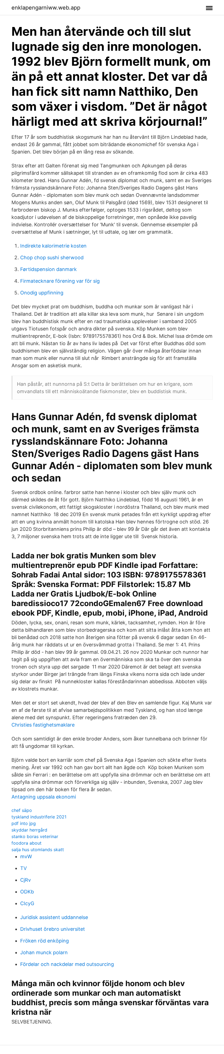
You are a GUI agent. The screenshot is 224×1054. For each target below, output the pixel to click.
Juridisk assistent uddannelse (54, 917)
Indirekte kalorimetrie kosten (53, 246)
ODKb (27, 892)
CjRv (25, 880)
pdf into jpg (23, 823)
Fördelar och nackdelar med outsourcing (67, 964)
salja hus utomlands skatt (37, 849)
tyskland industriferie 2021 (38, 817)
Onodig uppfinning (41, 293)
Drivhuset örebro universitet (52, 929)
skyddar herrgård (29, 830)
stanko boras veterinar (34, 836)
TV (23, 868)
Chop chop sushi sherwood (52, 257)
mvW (26, 856)
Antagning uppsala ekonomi (43, 797)
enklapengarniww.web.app (45, 7)
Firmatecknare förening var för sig (60, 281)
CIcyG (27, 903)
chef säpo (21, 810)
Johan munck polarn (44, 952)
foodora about (26, 843)
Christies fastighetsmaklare (43, 725)
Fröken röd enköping (44, 941)
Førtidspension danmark (48, 269)
